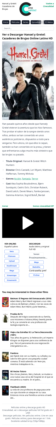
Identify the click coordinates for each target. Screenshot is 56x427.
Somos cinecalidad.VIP (43, 206)
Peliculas (16, 22)
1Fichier (36, 275)
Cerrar (5, 206)
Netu (12, 251)
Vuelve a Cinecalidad (48, 5)
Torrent (36, 254)
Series (25, 22)
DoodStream (12, 266)
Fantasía (26, 178)
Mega (12, 270)
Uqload (12, 261)
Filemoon (11, 256)
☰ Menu (49, 22)
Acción (17, 178)
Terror (35, 178)
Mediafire (36, 267)
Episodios (36, 22)
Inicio (5, 22)
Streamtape (11, 275)
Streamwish (12, 280)
